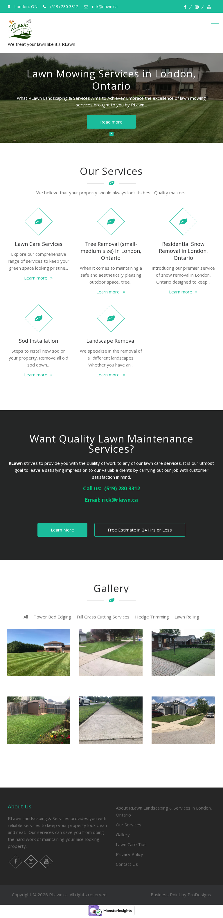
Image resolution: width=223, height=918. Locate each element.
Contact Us (127, 864)
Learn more (35, 278)
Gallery (123, 834)
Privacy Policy (129, 854)
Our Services (128, 825)
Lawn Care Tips (131, 844)
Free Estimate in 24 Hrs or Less (140, 530)
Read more (111, 122)
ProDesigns (199, 894)
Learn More (62, 530)
